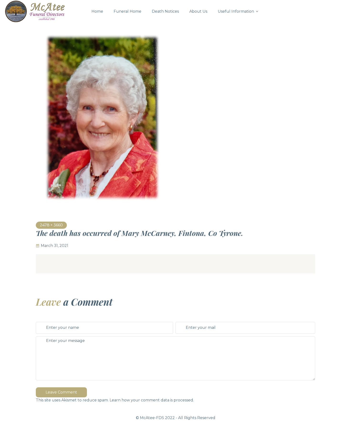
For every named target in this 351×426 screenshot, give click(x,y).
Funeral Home (127, 11)
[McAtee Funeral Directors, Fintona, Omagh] (44, 11)
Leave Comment (61, 392)
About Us (198, 11)
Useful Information (236, 11)
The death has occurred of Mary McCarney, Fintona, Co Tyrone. (139, 233)
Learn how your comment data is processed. (152, 400)
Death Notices (165, 11)
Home (97, 11)
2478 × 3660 (51, 225)
